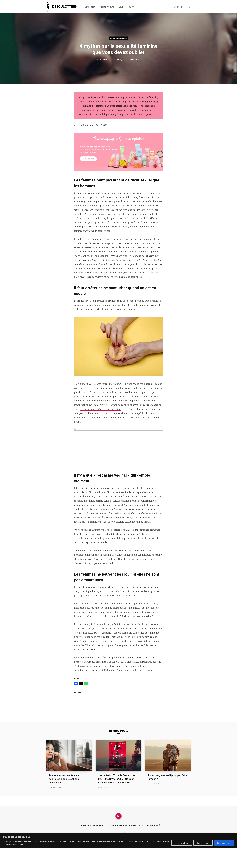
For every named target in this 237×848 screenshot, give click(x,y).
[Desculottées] (62, 6)
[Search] (189, 7)
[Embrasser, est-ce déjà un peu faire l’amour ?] (168, 755)
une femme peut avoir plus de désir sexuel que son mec (117, 238)
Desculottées (106, 60)
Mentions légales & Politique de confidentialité (135, 825)
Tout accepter (223, 843)
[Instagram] (118, 816)
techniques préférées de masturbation (100, 409)
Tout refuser (203, 843)
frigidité (100, 504)
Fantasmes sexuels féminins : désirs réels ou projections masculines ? (65, 779)
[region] (118, 840)
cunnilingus (100, 538)
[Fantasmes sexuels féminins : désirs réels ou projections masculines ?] (69, 755)
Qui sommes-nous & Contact (91, 825)
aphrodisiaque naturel (145, 603)
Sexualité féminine (118, 38)
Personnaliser (182, 843)
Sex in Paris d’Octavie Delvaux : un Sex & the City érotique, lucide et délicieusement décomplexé (117, 779)
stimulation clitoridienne (136, 513)
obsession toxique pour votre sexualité (95, 563)
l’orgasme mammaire (104, 554)
